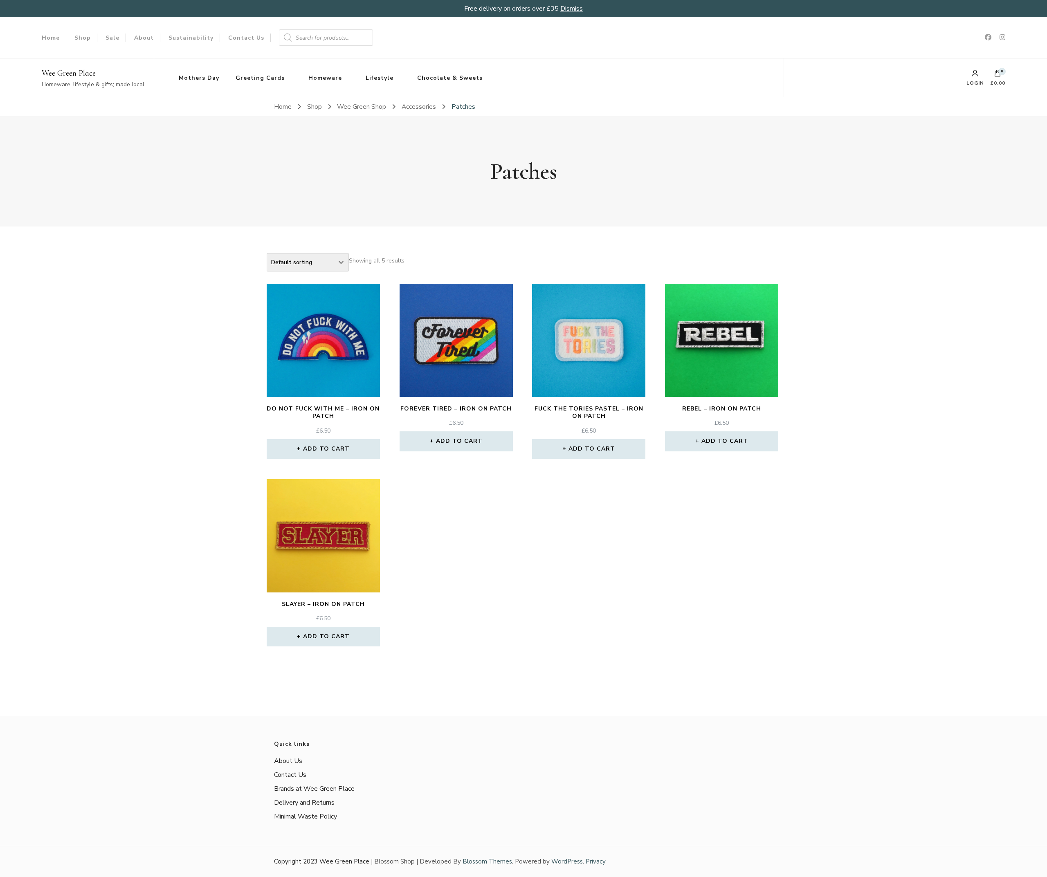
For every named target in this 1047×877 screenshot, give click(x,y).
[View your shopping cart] (997, 75)
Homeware (325, 78)
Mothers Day (199, 78)
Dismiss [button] (571, 8)
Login (975, 82)
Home (51, 38)
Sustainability (191, 38)
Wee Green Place (69, 73)
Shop (82, 38)
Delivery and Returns (304, 802)
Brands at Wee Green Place (314, 788)
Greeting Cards (260, 78)
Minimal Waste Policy (305, 816)
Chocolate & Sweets (450, 78)
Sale (112, 38)
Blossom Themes (487, 861)
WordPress (567, 861)
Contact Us (246, 38)
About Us (288, 760)
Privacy (596, 861)
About (144, 38)
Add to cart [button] (326, 449)
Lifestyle (379, 78)
